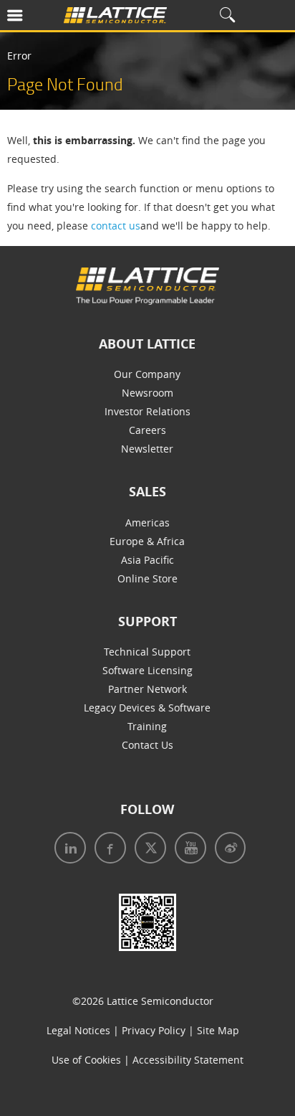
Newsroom (147, 392)
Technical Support (147, 651)
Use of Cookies (86, 1060)
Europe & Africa (147, 541)
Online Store (147, 578)
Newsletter (147, 448)
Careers (147, 430)
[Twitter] (146, 849)
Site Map (218, 1030)
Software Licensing (147, 670)
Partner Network (147, 689)
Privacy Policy (153, 1030)
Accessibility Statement (187, 1060)
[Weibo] (226, 849)
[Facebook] (106, 849)
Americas (147, 522)
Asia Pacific (147, 560)
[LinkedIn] (67, 849)
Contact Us (147, 745)
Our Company (147, 374)
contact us (115, 225)
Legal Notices (78, 1030)
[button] (35, 18)
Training (147, 726)
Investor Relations (147, 411)
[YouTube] (186, 849)
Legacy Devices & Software (147, 707)
